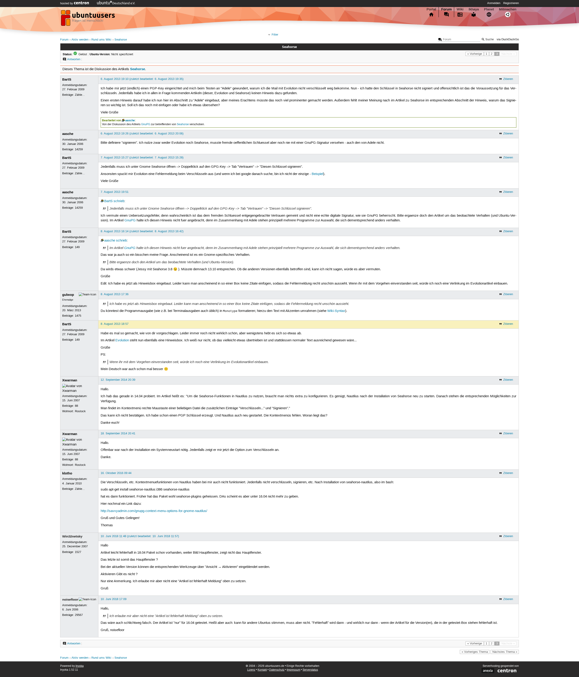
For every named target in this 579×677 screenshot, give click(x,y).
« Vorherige (474, 54)
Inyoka (80, 666)
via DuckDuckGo (508, 39)
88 (76, 406)
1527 (78, 552)
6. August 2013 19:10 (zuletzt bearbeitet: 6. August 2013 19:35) (142, 79)
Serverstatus (310, 670)
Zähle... (80, 95)
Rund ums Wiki (101, 39)
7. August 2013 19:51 (114, 192)
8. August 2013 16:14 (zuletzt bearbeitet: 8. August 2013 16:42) (142, 231)
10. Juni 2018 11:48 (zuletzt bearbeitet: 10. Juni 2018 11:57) (140, 536)
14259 (79, 149)
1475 (78, 316)
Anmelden (493, 3)
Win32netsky (72, 536)
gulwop (68, 294)
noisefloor (70, 599)
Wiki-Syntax (336, 311)
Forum (446, 9)
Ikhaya (474, 9)
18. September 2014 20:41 (118, 433)
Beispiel (317, 174)
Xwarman (69, 380)
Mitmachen (507, 9)
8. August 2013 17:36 (114, 294)
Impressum (293, 670)
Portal (431, 9)
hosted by (67, 3)
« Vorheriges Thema (475, 652)
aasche (130, 120)
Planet (489, 9)
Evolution (122, 340)
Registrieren (511, 3)
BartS (66, 79)
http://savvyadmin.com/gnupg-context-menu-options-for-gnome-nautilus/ (154, 511)
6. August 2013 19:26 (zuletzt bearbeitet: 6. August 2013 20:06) (142, 133)
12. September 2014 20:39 (118, 380)
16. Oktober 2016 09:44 (116, 473)
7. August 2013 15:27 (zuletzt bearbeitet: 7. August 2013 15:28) (142, 157)
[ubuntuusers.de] (88, 19)
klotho (67, 473)
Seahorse (120, 39)
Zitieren (508, 79)
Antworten (73, 59)
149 (77, 247)
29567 (79, 615)
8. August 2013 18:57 (114, 324)
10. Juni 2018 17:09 (113, 599)
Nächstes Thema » (504, 652)
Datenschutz (277, 670)
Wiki (460, 9)
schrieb (119, 201)
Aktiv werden (79, 39)
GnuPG (145, 124)
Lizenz (251, 670)
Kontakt (262, 670)
